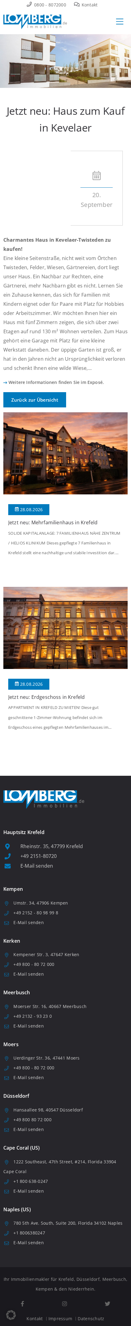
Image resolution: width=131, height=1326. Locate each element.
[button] (11, 1315)
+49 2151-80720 (38, 856)
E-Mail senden (36, 865)
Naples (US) (17, 1209)
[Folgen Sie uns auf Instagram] (64, 1304)
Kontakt (88, 5)
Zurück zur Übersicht (34, 400)
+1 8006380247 (29, 1233)
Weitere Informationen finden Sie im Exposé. (56, 382)
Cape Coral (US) (21, 1147)
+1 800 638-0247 (30, 1181)
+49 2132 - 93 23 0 (32, 1016)
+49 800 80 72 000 (32, 1119)
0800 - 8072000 (49, 5)
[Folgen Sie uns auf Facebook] (22, 1304)
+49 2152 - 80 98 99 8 (35, 913)
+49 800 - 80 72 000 (33, 964)
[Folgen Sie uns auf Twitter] (107, 1304)
